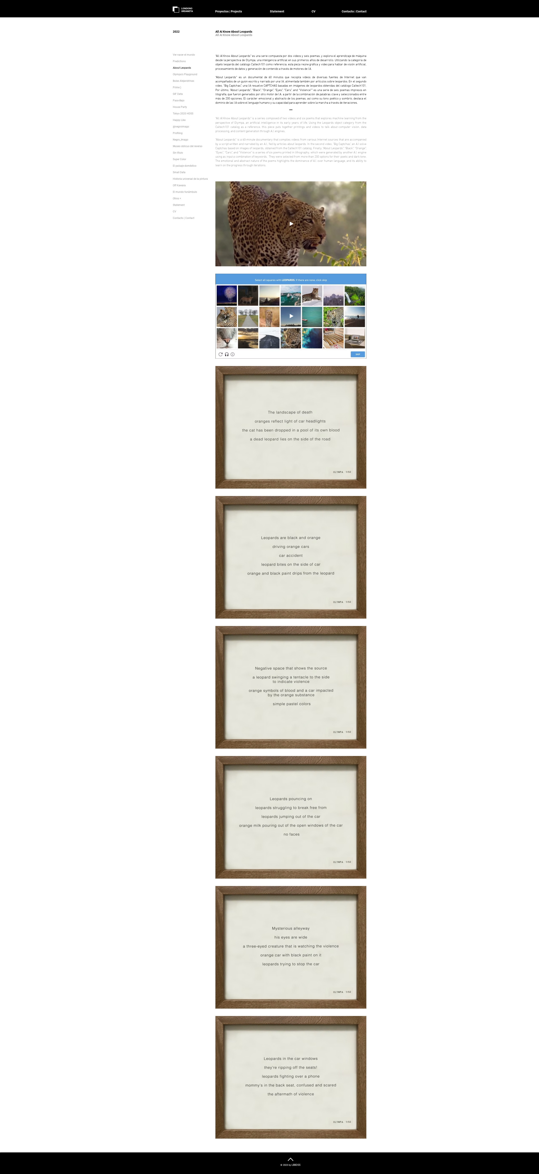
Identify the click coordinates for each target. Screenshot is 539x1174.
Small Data (179, 172)
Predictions (179, 61)
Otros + (177, 198)
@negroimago (181, 126)
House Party (180, 107)
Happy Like (179, 120)
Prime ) (177, 87)
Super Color (179, 159)
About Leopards (182, 67)
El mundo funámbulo (185, 191)
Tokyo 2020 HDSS (183, 113)
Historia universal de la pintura (190, 178)
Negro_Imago (180, 139)
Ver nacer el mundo (184, 54)
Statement (179, 205)
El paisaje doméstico (184, 165)
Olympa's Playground (185, 74)
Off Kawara (179, 185)
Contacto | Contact (183, 218)
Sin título (178, 152)
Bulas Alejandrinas (183, 80)
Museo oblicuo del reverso (187, 146)
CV (174, 211)
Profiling (178, 133)
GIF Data (178, 93)
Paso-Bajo (178, 100)
